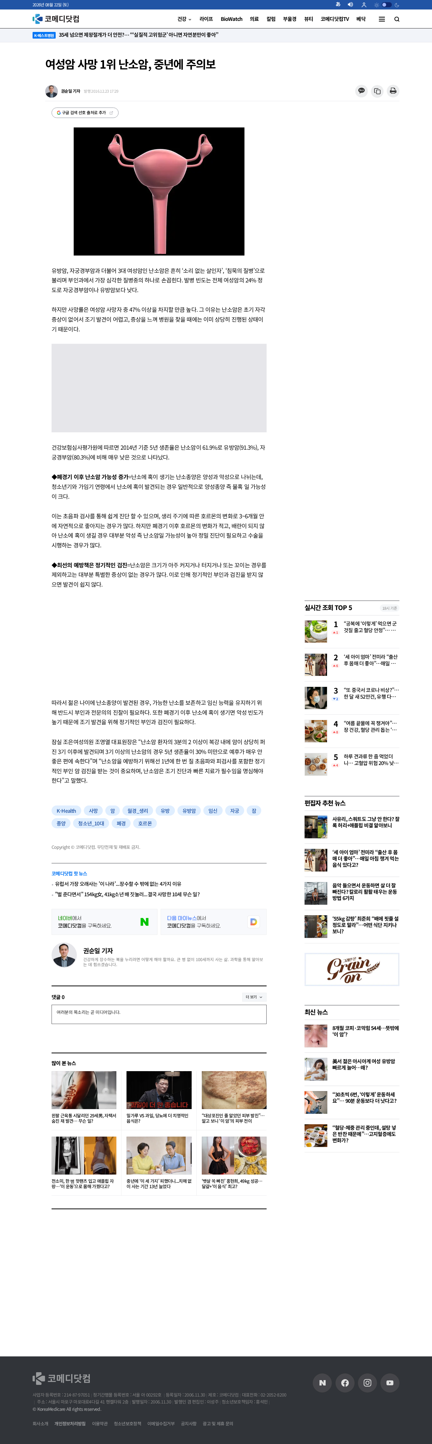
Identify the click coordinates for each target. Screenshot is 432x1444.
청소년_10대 (91, 823)
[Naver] (322, 1383)
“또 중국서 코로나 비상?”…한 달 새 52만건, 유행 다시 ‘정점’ (371, 693)
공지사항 (188, 1423)
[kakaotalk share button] (361, 91)
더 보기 (251, 996)
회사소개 (40, 1423)
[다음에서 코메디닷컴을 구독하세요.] (214, 922)
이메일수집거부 (161, 1423)
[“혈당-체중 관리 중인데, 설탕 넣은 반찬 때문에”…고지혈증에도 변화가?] (316, 1135)
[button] (340, 4)
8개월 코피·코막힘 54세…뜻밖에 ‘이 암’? (365, 1031)
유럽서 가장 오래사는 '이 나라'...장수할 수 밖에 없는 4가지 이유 (118, 883)
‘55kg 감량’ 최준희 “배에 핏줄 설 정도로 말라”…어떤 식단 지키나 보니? (365, 925)
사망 (93, 810)
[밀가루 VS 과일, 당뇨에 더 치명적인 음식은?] (159, 1090)
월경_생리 (137, 810)
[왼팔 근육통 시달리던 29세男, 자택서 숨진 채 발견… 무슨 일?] (84, 1090)
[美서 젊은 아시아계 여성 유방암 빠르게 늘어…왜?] (316, 1069)
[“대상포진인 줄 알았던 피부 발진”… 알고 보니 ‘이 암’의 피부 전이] (234, 1090)
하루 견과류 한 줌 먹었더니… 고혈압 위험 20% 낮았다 (371, 760)
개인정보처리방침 (69, 1423)
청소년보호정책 (127, 1423)
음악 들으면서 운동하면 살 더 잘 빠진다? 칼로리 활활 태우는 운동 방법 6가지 (364, 891)
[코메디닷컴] (345, 1383)
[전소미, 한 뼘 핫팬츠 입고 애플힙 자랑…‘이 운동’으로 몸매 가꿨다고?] (84, 1156)
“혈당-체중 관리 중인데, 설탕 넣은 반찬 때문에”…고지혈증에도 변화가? (364, 1134)
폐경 (121, 823)
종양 (61, 823)
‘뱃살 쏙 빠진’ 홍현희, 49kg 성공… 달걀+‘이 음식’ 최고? (232, 1183)
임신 (212, 810)
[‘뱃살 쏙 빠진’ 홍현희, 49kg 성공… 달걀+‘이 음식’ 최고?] (234, 1156)
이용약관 (100, 1423)
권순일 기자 (98, 950)
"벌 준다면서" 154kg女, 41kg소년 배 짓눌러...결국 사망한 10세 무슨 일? (127, 894)
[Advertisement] (159, 643)
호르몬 (145, 823)
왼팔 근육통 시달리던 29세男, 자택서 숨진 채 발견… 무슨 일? (84, 1118)
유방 (165, 810)
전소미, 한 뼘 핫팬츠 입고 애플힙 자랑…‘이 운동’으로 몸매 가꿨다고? (83, 1183)
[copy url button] (377, 92)
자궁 (234, 810)
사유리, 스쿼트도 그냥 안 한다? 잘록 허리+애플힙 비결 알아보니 (365, 822)
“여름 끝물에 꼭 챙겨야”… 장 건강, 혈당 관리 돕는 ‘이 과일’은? (370, 727)
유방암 (189, 810)
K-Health (66, 810)
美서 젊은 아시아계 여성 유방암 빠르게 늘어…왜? (363, 1064)
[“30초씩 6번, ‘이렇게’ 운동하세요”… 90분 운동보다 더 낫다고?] (316, 1102)
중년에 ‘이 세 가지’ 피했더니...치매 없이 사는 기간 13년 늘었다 (159, 1183)
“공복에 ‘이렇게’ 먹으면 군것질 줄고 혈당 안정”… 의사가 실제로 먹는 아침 (370, 627)
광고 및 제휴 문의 (218, 1423)
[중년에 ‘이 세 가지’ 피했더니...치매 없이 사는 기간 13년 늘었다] (159, 1156)
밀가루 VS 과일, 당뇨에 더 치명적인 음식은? (157, 1118)
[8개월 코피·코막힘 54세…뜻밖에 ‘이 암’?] (316, 1036)
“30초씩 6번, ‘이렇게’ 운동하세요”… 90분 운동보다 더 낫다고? (364, 1097)
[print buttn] (393, 91)
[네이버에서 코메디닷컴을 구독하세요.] (104, 922)
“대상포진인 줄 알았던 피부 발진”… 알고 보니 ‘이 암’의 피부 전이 (233, 1118)
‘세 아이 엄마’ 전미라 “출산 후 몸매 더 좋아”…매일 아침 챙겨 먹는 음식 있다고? (371, 660)
